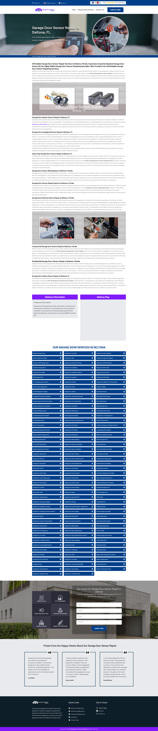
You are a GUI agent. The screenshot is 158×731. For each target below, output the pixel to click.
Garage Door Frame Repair (40, 550)
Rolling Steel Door (101, 506)
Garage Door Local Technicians (73, 401)
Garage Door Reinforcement (72, 482)
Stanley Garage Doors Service (104, 535)
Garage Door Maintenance (71, 410)
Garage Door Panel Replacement (73, 463)
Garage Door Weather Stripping (104, 358)
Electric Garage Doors (38, 425)
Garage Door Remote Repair (72, 487)
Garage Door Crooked (38, 487)
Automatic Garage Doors (39, 367)
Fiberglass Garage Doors (39, 439)
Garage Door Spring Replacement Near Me (76, 535)
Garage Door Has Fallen (71, 353)
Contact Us (100, 10)
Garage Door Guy (37, 564)
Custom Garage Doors (38, 420)
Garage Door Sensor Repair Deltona (46, 56)
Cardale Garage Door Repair (40, 391)
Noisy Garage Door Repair (71, 415)
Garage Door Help (69, 358)
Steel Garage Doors (101, 540)
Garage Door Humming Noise (40, 569)
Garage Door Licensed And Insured (74, 396)
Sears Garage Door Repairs (103, 521)
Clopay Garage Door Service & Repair (42, 401)
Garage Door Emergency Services (41, 506)
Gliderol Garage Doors (102, 406)
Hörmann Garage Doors (102, 420)
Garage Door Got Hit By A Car (40, 559)
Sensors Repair (100, 530)
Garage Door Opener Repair (72, 454)
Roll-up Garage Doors (102, 492)
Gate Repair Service (101, 391)
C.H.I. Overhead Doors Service (40, 382)
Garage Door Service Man (71, 516)
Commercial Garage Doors (39, 410)
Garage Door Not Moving (71, 430)
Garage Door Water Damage (103, 353)
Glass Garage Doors (101, 401)
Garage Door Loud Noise (71, 406)
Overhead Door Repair (102, 454)
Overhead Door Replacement (104, 458)
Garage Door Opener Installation (73, 449)
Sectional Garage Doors (102, 526)
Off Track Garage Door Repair (104, 449)
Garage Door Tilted (70, 554)
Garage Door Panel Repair (71, 468)
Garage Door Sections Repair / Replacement (76, 506)
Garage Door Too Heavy (71, 559)
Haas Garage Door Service (103, 410)
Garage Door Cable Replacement (41, 478)
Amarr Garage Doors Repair (40, 358)
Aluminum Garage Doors (39, 353)
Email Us (63, 3)
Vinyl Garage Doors (101, 550)
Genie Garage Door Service (103, 396)
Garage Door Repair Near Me (72, 497)
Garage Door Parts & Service (72, 473)
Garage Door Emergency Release (41, 502)
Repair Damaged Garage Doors (104, 478)
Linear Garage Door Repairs (103, 430)
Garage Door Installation (71, 367)
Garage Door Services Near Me (73, 521)
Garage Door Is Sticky (70, 382)
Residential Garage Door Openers (105, 482)
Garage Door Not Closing (71, 425)
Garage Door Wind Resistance (104, 363)
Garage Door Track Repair (71, 569)
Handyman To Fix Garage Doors (104, 415)
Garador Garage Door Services (41, 449)
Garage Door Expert (38, 516)
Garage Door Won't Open (102, 377)
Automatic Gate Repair (39, 372)
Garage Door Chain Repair (39, 482)
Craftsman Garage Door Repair (41, 415)
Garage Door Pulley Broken (72, 478)
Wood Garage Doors (101, 564)
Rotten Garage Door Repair (103, 511)
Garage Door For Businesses (40, 530)
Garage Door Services (86, 10)
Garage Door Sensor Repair (72, 511)
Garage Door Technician (71, 550)
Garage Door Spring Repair (72, 526)
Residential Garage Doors (103, 487)
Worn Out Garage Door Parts (103, 569)
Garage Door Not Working (71, 434)
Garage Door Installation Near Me (73, 372)
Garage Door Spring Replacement (73, 530)
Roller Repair (99, 497)
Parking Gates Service (102, 468)
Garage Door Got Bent (39, 554)
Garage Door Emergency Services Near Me (44, 511)
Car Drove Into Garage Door (40, 387)
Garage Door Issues (70, 387)
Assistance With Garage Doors (41, 363)
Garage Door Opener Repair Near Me (74, 458)
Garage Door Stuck (70, 545)
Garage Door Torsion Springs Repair (74, 564)
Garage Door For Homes (39, 535)
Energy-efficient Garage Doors (41, 434)
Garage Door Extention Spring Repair (42, 521)
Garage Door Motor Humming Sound (74, 420)
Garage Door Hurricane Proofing (73, 363)
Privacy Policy (75, 720)
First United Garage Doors (39, 444)
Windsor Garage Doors (102, 559)
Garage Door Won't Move (102, 372)
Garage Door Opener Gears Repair (73, 444)
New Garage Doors (101, 444)
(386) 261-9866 (115, 10)
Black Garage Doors (38, 377)
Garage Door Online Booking (72, 439)
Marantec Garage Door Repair (104, 434)
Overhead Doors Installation (103, 463)
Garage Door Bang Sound (39, 454)
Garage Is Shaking (101, 387)
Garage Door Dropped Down (40, 497)
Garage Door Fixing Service (40, 526)
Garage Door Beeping (38, 458)
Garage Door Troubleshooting (72, 573)
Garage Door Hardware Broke (40, 573)
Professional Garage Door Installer (105, 473)
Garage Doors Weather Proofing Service (106, 382)
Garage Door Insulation (71, 377)
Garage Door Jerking (70, 391)
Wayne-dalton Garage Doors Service (105, 554)
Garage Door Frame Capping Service (42, 545)
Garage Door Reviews (70, 502)
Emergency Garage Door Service (41, 430)
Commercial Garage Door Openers (41, 406)
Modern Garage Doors (102, 439)
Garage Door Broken (38, 468)
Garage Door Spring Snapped (72, 540)
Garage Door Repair (70, 492)
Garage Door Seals (38, 492)
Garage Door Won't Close (102, 367)
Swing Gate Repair (101, 545)
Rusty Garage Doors (101, 516)
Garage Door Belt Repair (39, 463)
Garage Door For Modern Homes (41, 540)
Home (74, 10)
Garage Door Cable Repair (39, 473)
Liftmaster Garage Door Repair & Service (107, 425)
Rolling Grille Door (100, 502)
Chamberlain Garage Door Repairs (42, 396)
